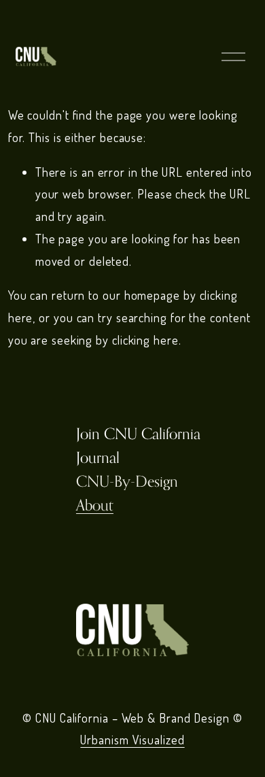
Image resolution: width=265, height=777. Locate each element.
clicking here (145, 339)
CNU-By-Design (127, 481)
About (94, 505)
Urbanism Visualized (132, 739)
